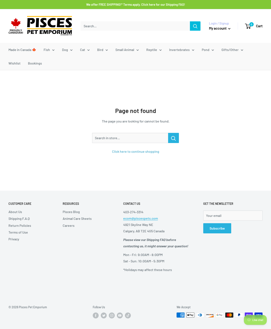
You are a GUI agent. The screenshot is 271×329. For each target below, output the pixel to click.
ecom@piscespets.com (140, 218)
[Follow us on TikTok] (128, 315)
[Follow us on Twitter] (104, 315)
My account (218, 28)
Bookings (35, 63)
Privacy (13, 239)
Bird (100, 50)
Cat (82, 50)
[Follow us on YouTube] (120, 315)
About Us (15, 212)
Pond (205, 50)
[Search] (195, 26)
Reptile (151, 50)
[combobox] (135, 26)
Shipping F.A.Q (19, 218)
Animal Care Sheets (77, 218)
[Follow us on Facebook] (96, 315)
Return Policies (19, 225)
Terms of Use (18, 232)
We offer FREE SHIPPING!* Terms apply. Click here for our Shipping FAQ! (135, 4)
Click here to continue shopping (135, 151)
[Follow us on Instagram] (112, 315)
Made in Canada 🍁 (22, 50)
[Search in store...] (173, 138)
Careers (69, 225)
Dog (65, 50)
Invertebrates (179, 50)
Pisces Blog (71, 212)
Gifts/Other (230, 50)
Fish (47, 50)
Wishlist (14, 63)
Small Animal (124, 50)
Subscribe (217, 228)
